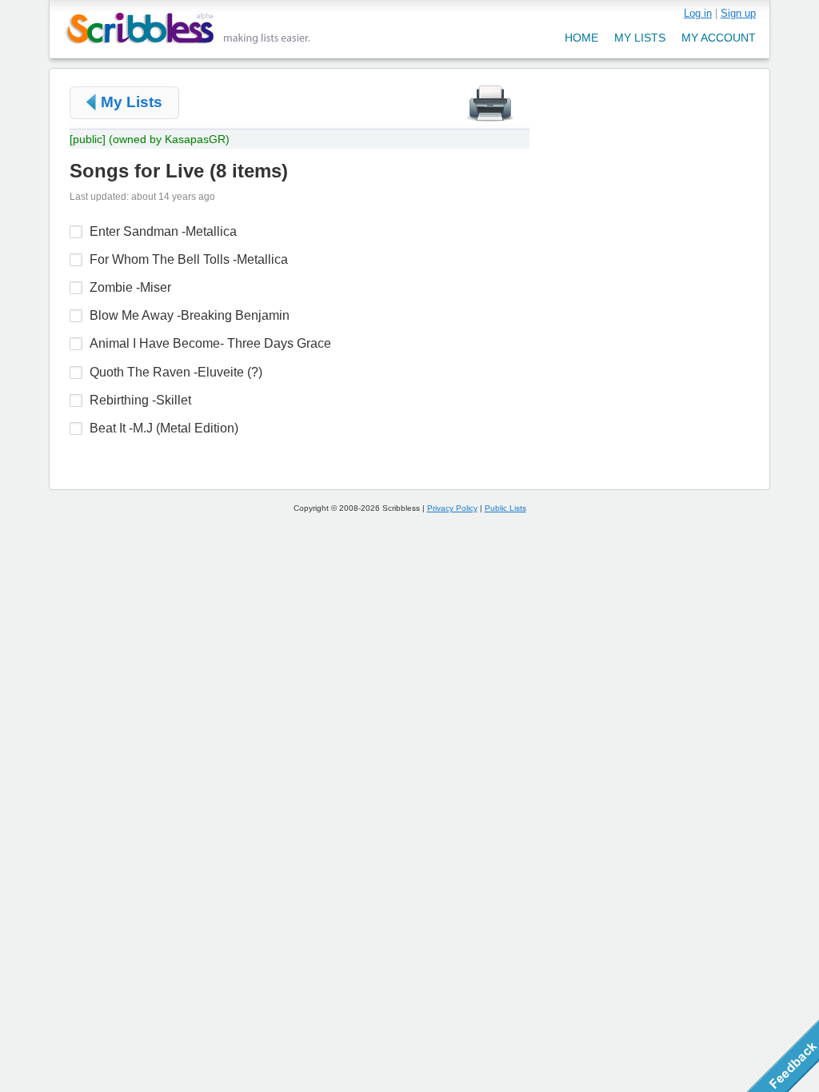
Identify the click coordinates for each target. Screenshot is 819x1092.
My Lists (131, 102)
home (581, 37)
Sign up (738, 13)
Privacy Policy (452, 508)
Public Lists (505, 508)
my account (718, 37)
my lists (639, 37)
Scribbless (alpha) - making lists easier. (188, 28)
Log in (698, 13)
